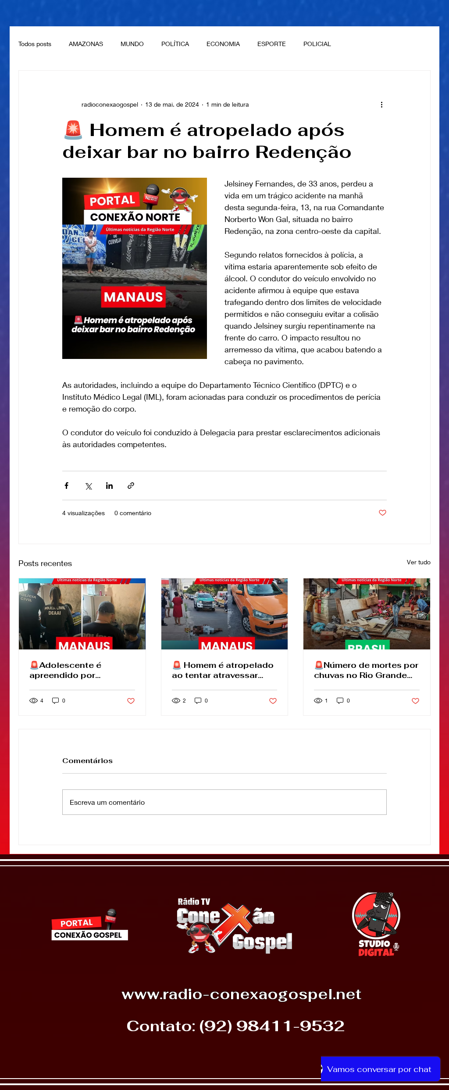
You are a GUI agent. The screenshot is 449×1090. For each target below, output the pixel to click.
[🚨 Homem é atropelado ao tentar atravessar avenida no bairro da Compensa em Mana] (224, 613)
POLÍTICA (175, 43)
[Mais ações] (381, 104)
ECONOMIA (223, 43)
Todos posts (34, 43)
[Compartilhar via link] (131, 485)
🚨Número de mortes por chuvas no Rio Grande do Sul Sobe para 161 (366, 670)
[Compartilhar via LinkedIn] (109, 485)
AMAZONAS (86, 43)
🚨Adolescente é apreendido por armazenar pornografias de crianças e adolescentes (80, 670)
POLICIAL (317, 43)
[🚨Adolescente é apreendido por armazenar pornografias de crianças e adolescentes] (82, 613)
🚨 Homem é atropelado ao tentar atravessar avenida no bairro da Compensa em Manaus (223, 670)
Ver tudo (419, 562)
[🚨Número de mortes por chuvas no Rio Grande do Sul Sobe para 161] (366, 613)
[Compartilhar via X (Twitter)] (88, 485)
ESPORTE (271, 43)
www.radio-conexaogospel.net (241, 994)
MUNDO (132, 43)
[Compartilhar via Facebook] (66, 485)
